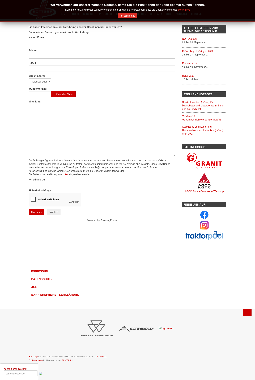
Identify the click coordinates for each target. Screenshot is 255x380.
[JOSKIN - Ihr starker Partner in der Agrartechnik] (167, 328)
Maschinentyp (37, 75)
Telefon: (33, 50)
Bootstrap (33, 356)
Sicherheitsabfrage (40, 190)
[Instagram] (204, 225)
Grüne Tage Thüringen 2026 (198, 51)
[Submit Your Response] (40, 373)
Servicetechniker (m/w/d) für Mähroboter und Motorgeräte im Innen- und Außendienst (203, 105)
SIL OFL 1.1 (67, 360)
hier (66, 174)
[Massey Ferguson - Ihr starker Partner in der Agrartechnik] (96, 328)
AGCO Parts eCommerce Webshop (204, 191)
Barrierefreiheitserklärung (52, 295)
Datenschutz (41, 279)
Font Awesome (36, 360)
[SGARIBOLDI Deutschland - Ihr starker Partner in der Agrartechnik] (136, 328)
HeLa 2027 (188, 75)
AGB (34, 287)
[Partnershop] (204, 160)
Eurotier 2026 (189, 63)
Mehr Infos (184, 9)
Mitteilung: (35, 101)
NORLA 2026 (189, 38)
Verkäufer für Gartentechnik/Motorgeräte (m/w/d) (201, 117)
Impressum (39, 271)
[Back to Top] (247, 312)
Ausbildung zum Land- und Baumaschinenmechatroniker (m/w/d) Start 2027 (202, 130)
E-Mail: (33, 63)
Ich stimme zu (37, 179)
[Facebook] (204, 214)
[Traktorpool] (204, 235)
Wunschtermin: (38, 88)
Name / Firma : (37, 37)
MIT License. (101, 356)
